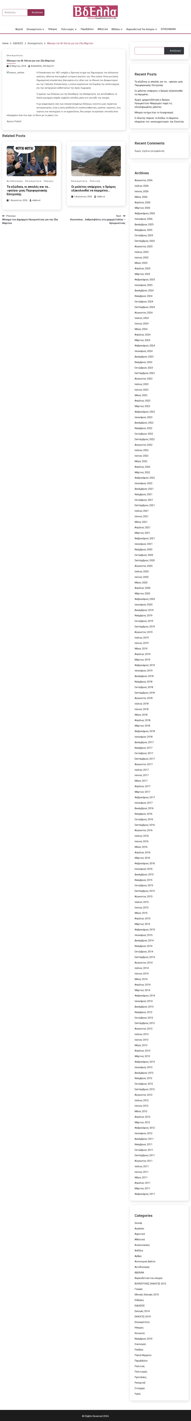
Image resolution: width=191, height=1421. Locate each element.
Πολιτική (95, 181)
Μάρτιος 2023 (142, 406)
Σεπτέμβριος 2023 (145, 373)
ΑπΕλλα (139, 1250)
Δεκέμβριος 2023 (144, 356)
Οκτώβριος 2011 (144, 1150)
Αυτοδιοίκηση (15, 181)
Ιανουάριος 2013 (144, 1067)
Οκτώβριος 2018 (144, 687)
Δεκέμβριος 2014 (144, 940)
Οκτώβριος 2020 (144, 555)
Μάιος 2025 (141, 263)
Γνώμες (139, 1289)
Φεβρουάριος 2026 (145, 213)
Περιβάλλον (87, 29)
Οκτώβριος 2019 (144, 621)
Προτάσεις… (141, 1377)
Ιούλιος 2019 (142, 637)
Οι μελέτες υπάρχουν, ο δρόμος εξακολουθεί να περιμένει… (93, 188)
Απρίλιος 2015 (142, 918)
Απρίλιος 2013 (142, 1050)
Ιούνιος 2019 (141, 643)
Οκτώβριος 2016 (144, 819)
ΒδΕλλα (115, 29)
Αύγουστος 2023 (144, 378)
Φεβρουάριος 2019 (145, 665)
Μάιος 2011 (141, 1177)
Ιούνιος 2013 (141, 1039)
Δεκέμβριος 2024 (144, 290)
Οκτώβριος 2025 (144, 235)
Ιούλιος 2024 (142, 318)
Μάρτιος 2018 (142, 725)
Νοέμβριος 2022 (143, 428)
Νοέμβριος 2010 (143, 1338)
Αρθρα (138, 1256)
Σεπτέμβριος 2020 (145, 560)
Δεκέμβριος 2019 (144, 610)
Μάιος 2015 (141, 913)
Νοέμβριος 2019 (143, 615)
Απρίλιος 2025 (142, 268)
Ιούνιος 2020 (141, 577)
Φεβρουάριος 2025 (145, 279)
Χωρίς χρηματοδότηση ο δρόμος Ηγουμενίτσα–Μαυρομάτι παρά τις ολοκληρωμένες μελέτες (153, 103)
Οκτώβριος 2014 (144, 951)
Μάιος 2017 (141, 780)
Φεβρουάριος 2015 (145, 929)
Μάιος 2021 (141, 522)
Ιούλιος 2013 (142, 1034)
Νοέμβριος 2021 (143, 494)
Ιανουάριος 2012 (144, 1133)
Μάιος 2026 (141, 197)
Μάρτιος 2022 (142, 472)
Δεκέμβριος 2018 (144, 676)
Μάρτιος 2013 (142, 1056)
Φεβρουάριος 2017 (145, 797)
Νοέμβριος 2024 (143, 296)
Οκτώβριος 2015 (144, 885)
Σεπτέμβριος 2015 (145, 891)
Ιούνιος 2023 (141, 389)
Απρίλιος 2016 (142, 852)
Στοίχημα (140, 1388)
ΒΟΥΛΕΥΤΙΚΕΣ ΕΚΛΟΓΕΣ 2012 (150, 1283)
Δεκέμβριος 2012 (144, 1072)
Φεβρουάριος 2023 (145, 411)
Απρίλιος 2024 (142, 334)
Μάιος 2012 (141, 1111)
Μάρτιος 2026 (142, 207)
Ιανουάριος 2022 (144, 483)
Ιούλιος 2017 (142, 769)
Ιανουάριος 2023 (144, 417)
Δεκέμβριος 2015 (144, 874)
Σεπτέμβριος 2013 (145, 1023)
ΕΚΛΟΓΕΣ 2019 (143, 1316)
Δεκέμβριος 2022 (144, 422)
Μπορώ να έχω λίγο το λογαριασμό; (154, 112)
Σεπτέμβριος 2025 (145, 241)
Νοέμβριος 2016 (143, 813)
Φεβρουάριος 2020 (145, 599)
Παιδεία (139, 1349)
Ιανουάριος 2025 (144, 285)
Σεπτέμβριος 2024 (145, 307)
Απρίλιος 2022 (142, 466)
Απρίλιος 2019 (142, 654)
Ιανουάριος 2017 (144, 802)
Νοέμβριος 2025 (143, 230)
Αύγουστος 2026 (144, 180)
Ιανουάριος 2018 (144, 736)
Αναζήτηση (175, 51)
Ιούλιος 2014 (142, 968)
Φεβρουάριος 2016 (145, 863)
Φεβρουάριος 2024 (145, 345)
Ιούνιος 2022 (141, 455)
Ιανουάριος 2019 (144, 670)
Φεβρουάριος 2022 (145, 477)
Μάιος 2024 (141, 329)
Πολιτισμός (67, 29)
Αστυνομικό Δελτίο (145, 1261)
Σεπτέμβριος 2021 (145, 505)
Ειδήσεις (139, 1300)
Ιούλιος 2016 (142, 835)
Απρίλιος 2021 (142, 527)
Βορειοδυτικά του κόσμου (140, 29)
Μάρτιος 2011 (142, 1188)
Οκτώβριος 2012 (144, 1083)
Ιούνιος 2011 (141, 1172)
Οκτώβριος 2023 (144, 367)
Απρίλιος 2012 (142, 1116)
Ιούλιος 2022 (142, 450)
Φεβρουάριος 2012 (145, 1127)
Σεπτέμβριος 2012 (145, 1089)
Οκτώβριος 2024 (144, 301)
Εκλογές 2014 (142, 1311)
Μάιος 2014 (141, 979)
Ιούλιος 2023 (142, 384)
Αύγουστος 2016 (144, 830)
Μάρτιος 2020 (142, 593)
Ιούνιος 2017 (141, 775)
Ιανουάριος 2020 (144, 604)
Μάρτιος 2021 (142, 532)
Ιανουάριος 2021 (144, 544)
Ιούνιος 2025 (141, 257)
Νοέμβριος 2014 (143, 946)
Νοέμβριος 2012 (143, 1078)
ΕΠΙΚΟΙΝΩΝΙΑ (168, 29)
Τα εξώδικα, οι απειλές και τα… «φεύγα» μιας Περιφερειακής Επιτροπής (28, 190)
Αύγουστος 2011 (144, 1160)
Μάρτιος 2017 (142, 791)
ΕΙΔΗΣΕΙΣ (140, 1305)
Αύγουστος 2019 (144, 632)
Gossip (138, 1223)
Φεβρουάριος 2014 (145, 995)
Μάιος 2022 (141, 461)
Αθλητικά (103, 29)
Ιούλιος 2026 (142, 185)
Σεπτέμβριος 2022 (145, 439)
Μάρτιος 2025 (142, 274)
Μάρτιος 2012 (142, 1122)
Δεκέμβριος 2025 (144, 224)
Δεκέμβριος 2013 (144, 1006)
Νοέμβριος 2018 (143, 681)
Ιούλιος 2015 (142, 902)
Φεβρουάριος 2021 (145, 538)
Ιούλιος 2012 (142, 1100)
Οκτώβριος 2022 (144, 433)
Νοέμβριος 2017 (143, 747)
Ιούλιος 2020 (142, 571)
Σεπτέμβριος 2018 (145, 692)
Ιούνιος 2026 (141, 191)
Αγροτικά (140, 1234)
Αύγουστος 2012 (144, 1094)
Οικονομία (140, 1344)
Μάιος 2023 (141, 395)
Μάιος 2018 (141, 714)
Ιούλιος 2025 (142, 252)
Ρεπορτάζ (140, 1382)
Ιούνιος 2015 (141, 907)
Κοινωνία (140, 1333)
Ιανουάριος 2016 (144, 869)
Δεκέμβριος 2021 (144, 488)
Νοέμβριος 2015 (143, 880)
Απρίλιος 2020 (142, 588)
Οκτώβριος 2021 (144, 500)
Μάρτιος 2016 (142, 857)
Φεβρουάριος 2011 (145, 1194)
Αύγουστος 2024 (144, 312)
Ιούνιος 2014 (141, 973)
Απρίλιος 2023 (142, 400)
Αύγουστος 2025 (144, 246)
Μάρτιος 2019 (142, 659)
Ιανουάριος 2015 (144, 935)
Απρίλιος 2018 (142, 720)
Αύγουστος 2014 (144, 962)
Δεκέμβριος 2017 (144, 742)
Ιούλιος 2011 (142, 1166)
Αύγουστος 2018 (144, 698)
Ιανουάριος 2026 (144, 219)
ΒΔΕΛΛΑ (139, 1272)
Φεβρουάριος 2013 (145, 1061)
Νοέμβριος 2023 (143, 362)
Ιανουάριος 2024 (144, 351)
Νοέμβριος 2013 (143, 1012)
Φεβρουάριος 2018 (145, 731)
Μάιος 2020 (141, 582)
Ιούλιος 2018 (142, 703)
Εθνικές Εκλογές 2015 (147, 1294)
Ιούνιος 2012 (141, 1105)
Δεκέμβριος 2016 (144, 808)
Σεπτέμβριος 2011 (145, 1155)
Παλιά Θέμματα (143, 1355)
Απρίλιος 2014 (142, 984)
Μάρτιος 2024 (142, 340)
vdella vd (36, 200)
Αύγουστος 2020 (144, 566)
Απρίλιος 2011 (142, 1182)
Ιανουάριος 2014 (144, 1001)
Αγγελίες (139, 1228)
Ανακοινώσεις (142, 1245)
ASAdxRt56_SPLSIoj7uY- (43, 66)
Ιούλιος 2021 (142, 510)
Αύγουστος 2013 (144, 1028)
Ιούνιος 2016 (141, 841)
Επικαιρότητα (34, 29)
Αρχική (19, 29)
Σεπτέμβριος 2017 (145, 758)
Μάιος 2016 (141, 847)
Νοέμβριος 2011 (143, 1144)
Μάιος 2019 (141, 648)
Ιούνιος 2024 (141, 323)
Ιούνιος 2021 (141, 516)
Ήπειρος (52, 29)
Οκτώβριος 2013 (144, 1017)
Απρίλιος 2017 (142, 786)
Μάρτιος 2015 (142, 924)
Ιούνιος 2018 (141, 709)
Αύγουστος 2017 (144, 764)
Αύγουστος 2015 (144, 896)
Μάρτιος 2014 (142, 990)
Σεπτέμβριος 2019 (145, 626)
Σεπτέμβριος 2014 (145, 957)
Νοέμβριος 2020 (143, 549)
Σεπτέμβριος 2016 (145, 825)
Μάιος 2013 (141, 1045)
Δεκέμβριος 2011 (144, 1138)
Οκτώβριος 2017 (144, 753)
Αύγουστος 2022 (144, 444)
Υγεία (137, 1393)
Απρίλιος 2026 (142, 202)
